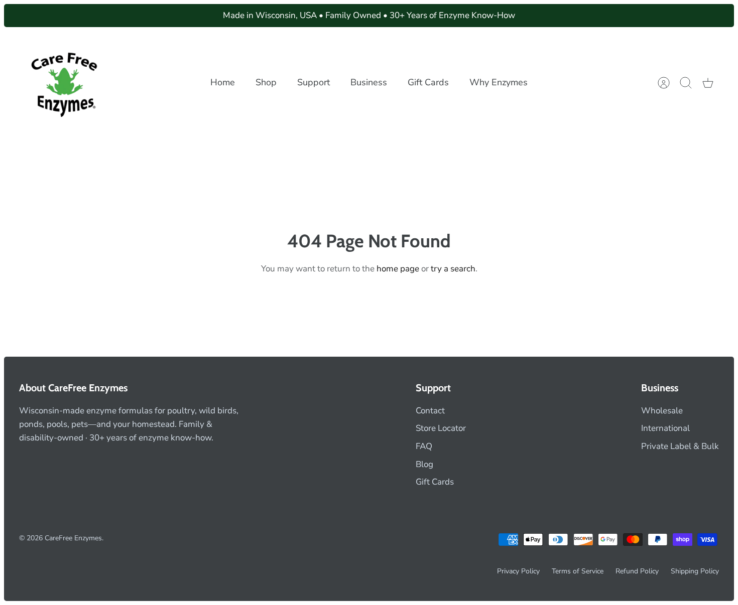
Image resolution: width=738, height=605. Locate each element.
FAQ (424, 446)
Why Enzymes (498, 82)
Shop (266, 82)
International (665, 428)
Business (368, 82)
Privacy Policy (518, 571)
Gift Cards (428, 82)
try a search (453, 268)
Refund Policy (637, 571)
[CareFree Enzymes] (65, 82)
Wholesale (662, 410)
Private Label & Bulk (680, 446)
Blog (424, 464)
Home (222, 82)
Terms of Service (577, 571)
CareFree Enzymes (73, 538)
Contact (430, 410)
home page (398, 268)
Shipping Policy (695, 571)
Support (313, 82)
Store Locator (441, 428)
